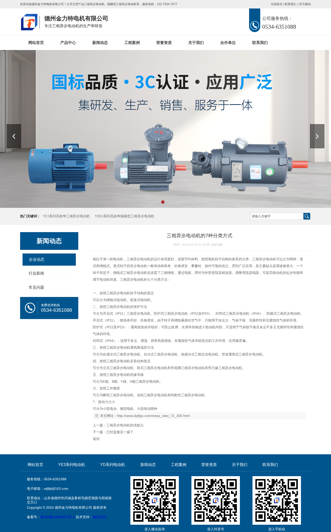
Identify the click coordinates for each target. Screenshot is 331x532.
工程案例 (132, 43)
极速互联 (99, 517)
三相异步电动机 (94, 4)
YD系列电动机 (112, 465)
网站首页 (36, 43)
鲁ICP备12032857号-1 (57, 517)
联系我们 (290, 4)
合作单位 (228, 43)
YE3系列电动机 (71, 465)
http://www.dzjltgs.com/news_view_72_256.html (153, 416)
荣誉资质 (164, 43)
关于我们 (196, 43)
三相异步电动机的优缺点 (125, 425)
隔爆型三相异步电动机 (121, 4)
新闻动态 (100, 43)
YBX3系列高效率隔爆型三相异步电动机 (124, 216)
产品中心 (68, 43)
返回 (96, 439)
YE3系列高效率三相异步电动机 (66, 216)
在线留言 (277, 4)
